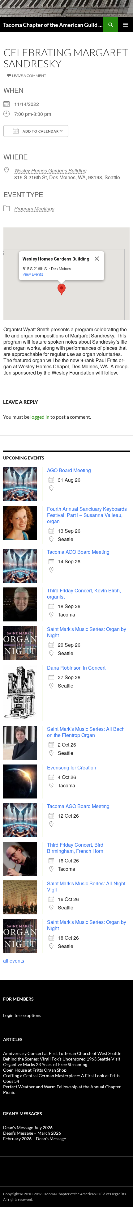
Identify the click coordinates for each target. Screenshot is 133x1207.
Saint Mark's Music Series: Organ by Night (86, 632)
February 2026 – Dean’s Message (34, 1138)
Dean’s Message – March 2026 (32, 1133)
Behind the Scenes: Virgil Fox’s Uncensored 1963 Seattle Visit (61, 1058)
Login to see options (22, 1015)
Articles (13, 1039)
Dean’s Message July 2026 (28, 1127)
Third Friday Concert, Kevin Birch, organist (84, 593)
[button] (62, 289)
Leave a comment (29, 75)
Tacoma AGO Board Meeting (78, 551)
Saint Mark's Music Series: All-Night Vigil (86, 886)
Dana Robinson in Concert (76, 667)
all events (13, 960)
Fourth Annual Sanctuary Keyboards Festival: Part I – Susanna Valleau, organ (87, 515)
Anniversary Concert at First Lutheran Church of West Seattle (62, 1053)
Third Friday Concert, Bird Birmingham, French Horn (75, 847)
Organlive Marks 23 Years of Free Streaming (45, 1064)
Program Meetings (34, 208)
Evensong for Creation (71, 767)
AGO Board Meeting (69, 470)
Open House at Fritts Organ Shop (34, 1070)
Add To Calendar (40, 131)
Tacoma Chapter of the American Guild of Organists (53, 24)
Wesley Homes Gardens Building (50, 170)
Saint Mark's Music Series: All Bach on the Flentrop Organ (86, 732)
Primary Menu (125, 24)
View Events (33, 274)
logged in (39, 417)
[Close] (96, 258)
